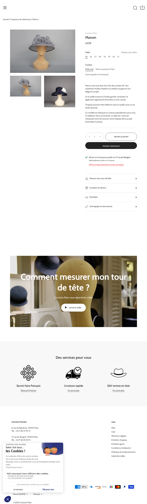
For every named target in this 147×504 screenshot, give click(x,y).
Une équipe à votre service (100, 206)
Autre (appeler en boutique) (96, 74)
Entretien (93, 197)
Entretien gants (117, 444)
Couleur (88, 65)
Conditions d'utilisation (121, 448)
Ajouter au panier (121, 136)
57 (95, 56)
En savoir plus (73, 390)
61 (118, 56)
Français (36, 494)
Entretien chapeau (119, 440)
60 (114, 56)
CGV (113, 432)
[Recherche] (135, 8)
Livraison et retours (97, 187)
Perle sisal (89, 69)
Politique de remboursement (123, 452)
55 (86, 56)
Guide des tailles (118, 456)
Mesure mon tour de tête (100, 178)
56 (91, 56)
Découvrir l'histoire (28, 390)
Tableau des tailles (129, 52)
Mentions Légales (118, 436)
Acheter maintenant (111, 146)
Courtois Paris (91, 33)
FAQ (113, 428)
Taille (111, 52)
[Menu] (5, 7)
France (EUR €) (19, 494)
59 (104, 56)
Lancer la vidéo (74, 307)
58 (100, 56)
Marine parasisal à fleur (105, 69)
